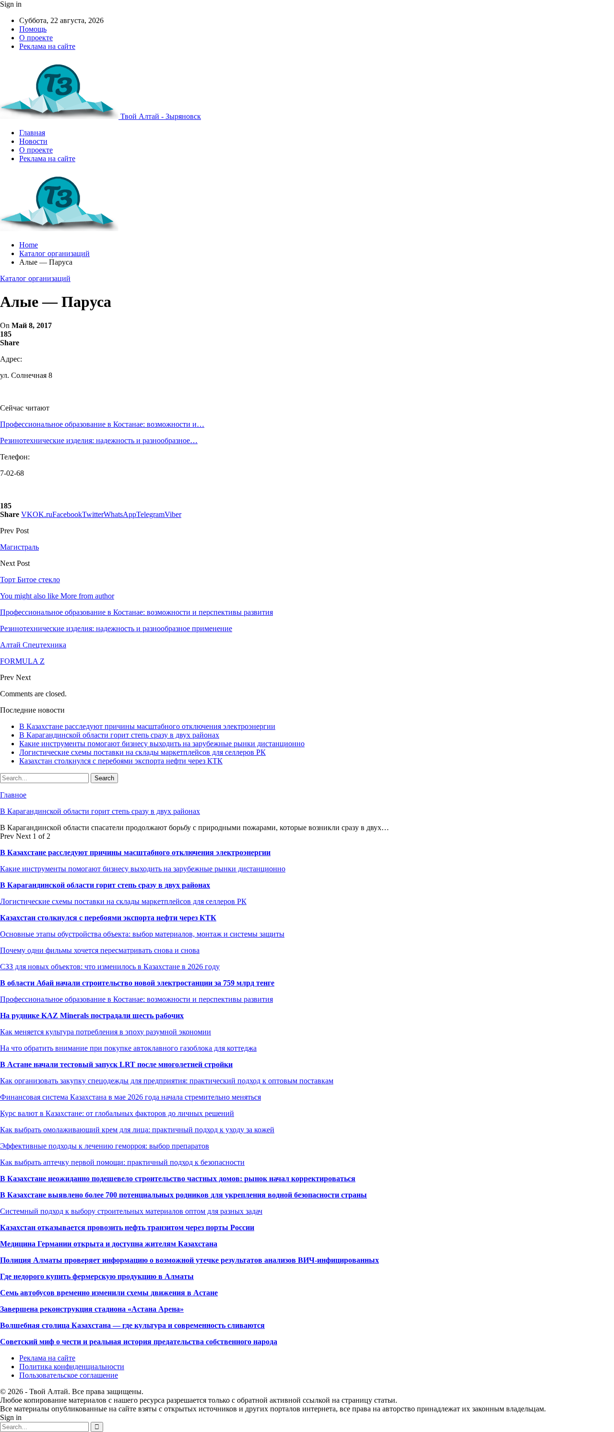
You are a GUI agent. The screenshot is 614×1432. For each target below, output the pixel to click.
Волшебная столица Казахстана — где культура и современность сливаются (132, 1325)
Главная (32, 133)
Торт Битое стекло (30, 579)
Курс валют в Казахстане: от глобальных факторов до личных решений (117, 1113)
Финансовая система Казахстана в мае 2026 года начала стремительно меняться (130, 1097)
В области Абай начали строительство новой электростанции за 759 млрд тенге (137, 983)
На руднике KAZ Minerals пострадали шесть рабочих (92, 1015)
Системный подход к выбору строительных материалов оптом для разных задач (131, 1211)
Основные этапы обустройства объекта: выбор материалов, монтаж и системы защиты (142, 934)
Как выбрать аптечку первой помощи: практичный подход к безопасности (122, 1162)
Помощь (33, 29)
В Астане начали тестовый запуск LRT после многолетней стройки (116, 1064)
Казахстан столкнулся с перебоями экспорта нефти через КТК (121, 761)
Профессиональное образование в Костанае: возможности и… (102, 424)
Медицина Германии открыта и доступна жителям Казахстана (108, 1244)
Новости (33, 141)
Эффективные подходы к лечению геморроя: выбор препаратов (104, 1146)
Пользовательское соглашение (68, 1375)
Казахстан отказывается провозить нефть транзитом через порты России (127, 1227)
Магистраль (19, 547)
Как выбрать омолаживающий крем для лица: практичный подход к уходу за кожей (137, 1130)
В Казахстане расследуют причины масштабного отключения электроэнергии (147, 726)
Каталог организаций (35, 278)
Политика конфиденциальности (71, 1366)
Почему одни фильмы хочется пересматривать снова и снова (100, 950)
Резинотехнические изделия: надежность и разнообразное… (99, 440)
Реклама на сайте (47, 46)
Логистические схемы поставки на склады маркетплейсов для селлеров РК (142, 752)
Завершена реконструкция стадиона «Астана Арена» (92, 1309)
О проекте (36, 38)
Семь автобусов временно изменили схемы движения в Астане (109, 1293)
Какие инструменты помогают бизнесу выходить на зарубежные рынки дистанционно (162, 743)
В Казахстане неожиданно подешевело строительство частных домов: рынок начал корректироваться (177, 1178)
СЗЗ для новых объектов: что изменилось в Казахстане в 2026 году (110, 966)
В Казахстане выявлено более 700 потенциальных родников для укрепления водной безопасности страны (183, 1195)
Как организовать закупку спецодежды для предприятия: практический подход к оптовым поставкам (166, 1081)
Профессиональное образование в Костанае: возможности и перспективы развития (136, 999)
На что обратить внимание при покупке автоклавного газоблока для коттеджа (128, 1048)
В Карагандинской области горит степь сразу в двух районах (119, 735)
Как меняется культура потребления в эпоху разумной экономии (105, 1032)
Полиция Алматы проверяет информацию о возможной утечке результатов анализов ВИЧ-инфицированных (189, 1260)
